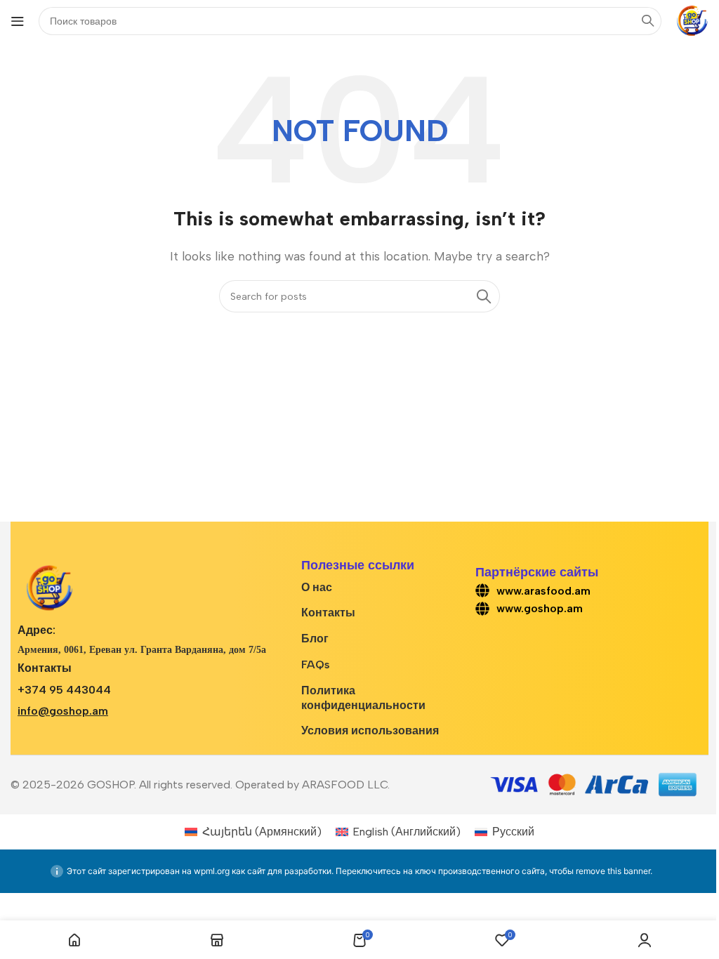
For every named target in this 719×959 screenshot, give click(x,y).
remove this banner (613, 871)
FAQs (315, 664)
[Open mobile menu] (18, 21)
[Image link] (49, 587)
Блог (315, 638)
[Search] (484, 296)
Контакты (328, 612)
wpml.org (212, 871)
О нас (316, 587)
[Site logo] (691, 20)
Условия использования (370, 730)
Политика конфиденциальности (363, 698)
